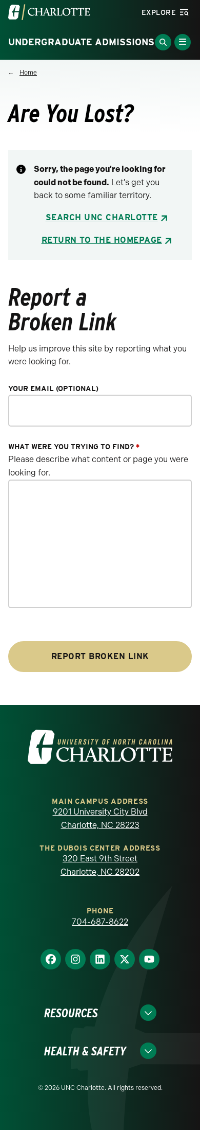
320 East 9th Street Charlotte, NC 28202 (100, 865)
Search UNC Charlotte (102, 217)
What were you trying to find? (73, 447)
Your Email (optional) (53, 389)
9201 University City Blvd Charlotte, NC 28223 (100, 818)
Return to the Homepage (102, 240)
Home (28, 72)
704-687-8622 (100, 922)
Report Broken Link (100, 656)
